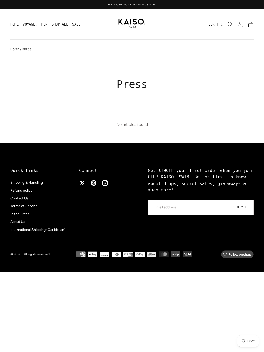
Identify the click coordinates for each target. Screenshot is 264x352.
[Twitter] (82, 183)
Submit (240, 207)
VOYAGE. (30, 24)
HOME (14, 24)
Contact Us (19, 198)
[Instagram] (105, 183)
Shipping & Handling (26, 182)
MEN (44, 24)
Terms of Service (24, 206)
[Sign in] (240, 24)
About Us (17, 222)
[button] (215, 25)
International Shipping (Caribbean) (37, 230)
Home (14, 49)
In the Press (19, 214)
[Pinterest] (93, 183)
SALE (76, 24)
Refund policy (21, 190)
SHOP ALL (60, 24)
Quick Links (24, 170)
